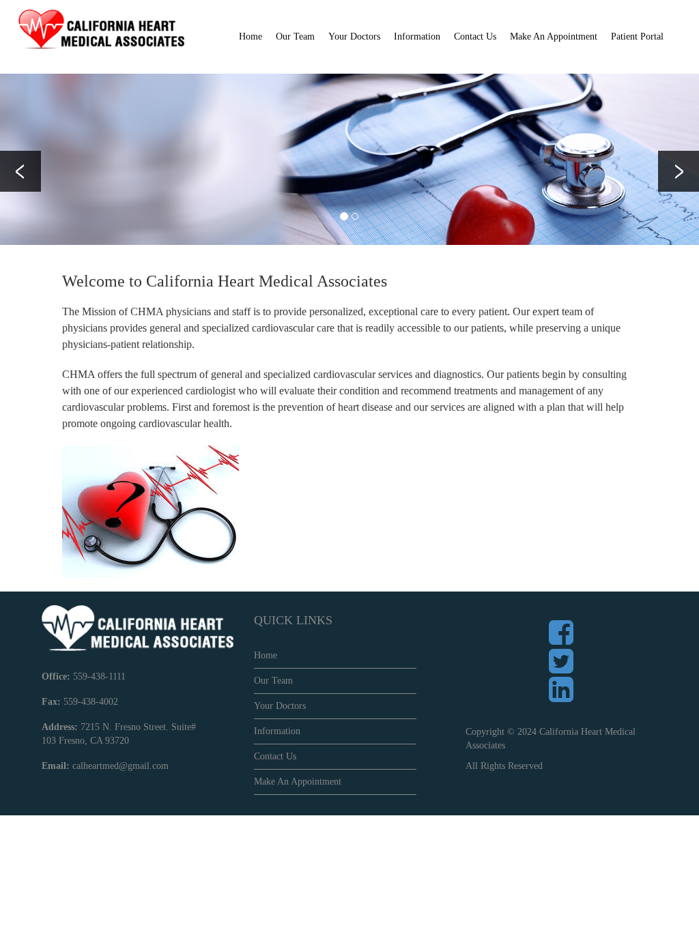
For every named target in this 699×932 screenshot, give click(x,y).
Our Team (273, 680)
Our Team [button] (295, 36)
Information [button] (417, 36)
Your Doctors (354, 36)
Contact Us (475, 36)
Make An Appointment (553, 36)
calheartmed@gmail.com (120, 766)
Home (250, 36)
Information (277, 731)
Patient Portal (637, 36)
